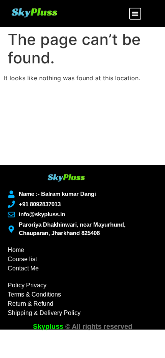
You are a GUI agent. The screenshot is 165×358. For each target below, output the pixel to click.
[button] (135, 14)
